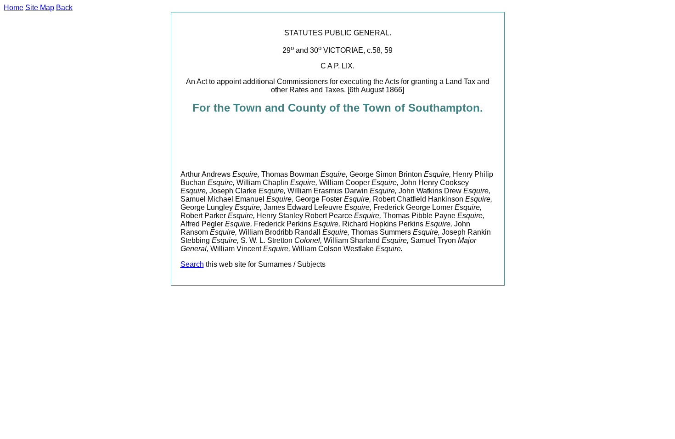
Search (192, 264)
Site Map (39, 7)
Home (13, 7)
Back (64, 7)
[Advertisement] (347, 142)
